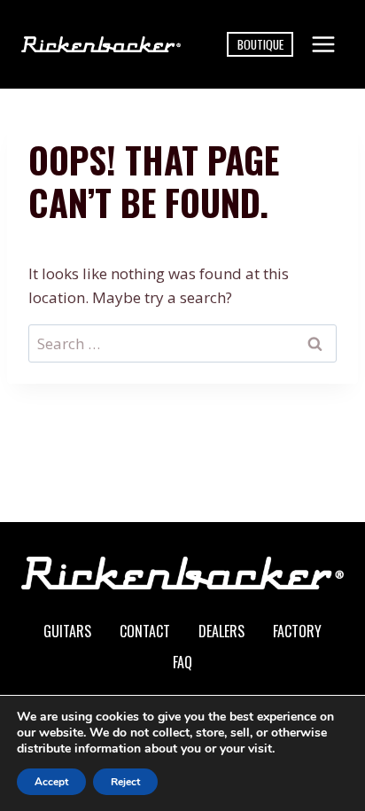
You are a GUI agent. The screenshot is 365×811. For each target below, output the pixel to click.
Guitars (67, 631)
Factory (297, 631)
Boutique (260, 44)
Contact (145, 631)
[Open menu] (323, 44)
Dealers (221, 631)
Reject (125, 782)
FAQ (182, 662)
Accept (51, 782)
